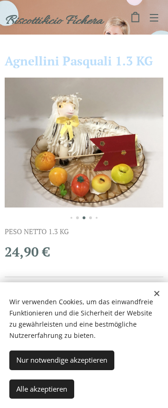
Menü (154, 17)
